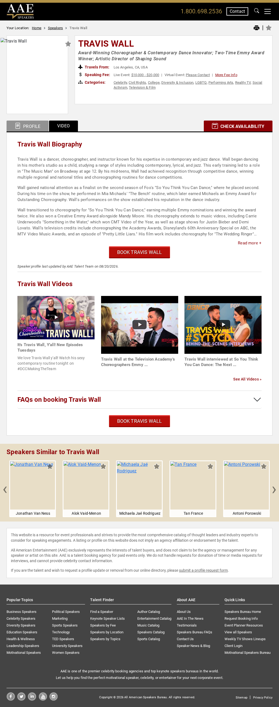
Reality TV (243, 82)
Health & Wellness (21, 639)
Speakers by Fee (103, 625)
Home (36, 28)
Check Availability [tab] (241, 126)
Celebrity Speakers (21, 618)
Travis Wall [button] (106, 43)
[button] (4, 489)
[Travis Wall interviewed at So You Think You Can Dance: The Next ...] (223, 324)
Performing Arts (220, 82)
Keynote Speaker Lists (107, 618)
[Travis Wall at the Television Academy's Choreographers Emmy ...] (139, 324)
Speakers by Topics (105, 639)
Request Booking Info (241, 618)
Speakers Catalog (151, 632)
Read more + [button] (250, 243)
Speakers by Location (106, 632)
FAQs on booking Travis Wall (59, 399)
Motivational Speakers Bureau (248, 653)
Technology (61, 632)
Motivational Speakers (24, 653)
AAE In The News (190, 618)
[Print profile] (256, 28)
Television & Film (142, 87)
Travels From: (96, 67)
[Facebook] (11, 699)
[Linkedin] (32, 699)
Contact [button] (237, 11)
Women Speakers (66, 653)
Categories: (94, 82)
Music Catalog (148, 625)
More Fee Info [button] (226, 75)
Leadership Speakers (23, 646)
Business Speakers (22, 612)
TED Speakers (63, 639)
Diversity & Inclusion (177, 82)
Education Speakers (22, 632)
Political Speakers (66, 612)
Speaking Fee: (97, 75)
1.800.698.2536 (201, 11)
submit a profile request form (203, 570)
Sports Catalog (148, 639)
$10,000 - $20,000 (145, 75)
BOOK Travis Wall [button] (139, 252)
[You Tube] (43, 699)
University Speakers (67, 646)
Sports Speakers (65, 625)
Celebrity (120, 82)
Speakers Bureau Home (243, 612)
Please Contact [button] (198, 75)
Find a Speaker (101, 612)
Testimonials (187, 625)
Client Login (233, 646)
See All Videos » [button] (247, 379)
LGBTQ (201, 82)
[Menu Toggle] (267, 11)
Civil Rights (137, 82)
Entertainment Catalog (154, 618)
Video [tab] (63, 125)
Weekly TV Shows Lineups (245, 639)
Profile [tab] (31, 126)
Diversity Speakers (21, 625)
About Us (184, 612)
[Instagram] (53, 699)
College (154, 82)
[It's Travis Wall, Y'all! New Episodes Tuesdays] (56, 317)
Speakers (55, 28)
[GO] (256, 11)
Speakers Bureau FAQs (194, 632)
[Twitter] (21, 699)
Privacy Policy (262, 697)
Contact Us (185, 639)
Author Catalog (148, 612)
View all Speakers (238, 632)
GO (256, 11)
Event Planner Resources (244, 625)
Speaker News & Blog (193, 646)
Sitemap (241, 697)
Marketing (60, 618)
